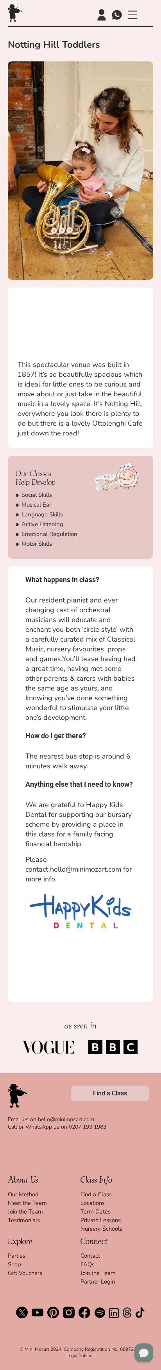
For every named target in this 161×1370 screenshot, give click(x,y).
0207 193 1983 (87, 1127)
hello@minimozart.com (66, 1119)
